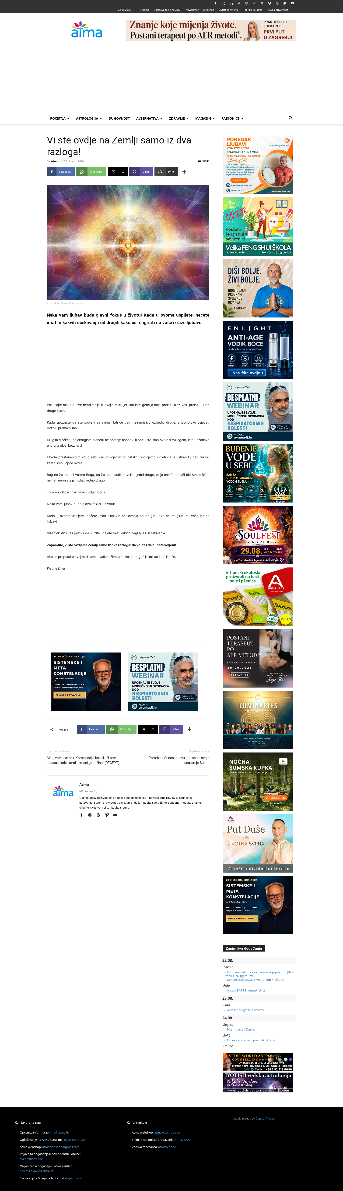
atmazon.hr (183, 1140)
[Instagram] (223, 3)
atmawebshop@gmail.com (61, 1147)
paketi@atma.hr (71, 1178)
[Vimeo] (269, 3)
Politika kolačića (252, 9)
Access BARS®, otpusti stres (246, 990)
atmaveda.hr (167, 1147)
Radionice (230, 118)
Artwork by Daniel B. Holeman (65, 303)
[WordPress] (284, 3)
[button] (290, 119)
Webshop (208, 9)
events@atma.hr (31, 1159)
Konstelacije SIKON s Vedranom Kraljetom (256, 979)
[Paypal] (238, 3)
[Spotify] (100, 815)
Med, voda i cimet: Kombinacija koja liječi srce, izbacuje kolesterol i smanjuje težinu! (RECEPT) (83, 760)
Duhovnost (119, 118)
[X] (261, 3)
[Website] (277, 3)
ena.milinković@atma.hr (36, 1171)
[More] (184, 171)
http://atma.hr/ (88, 791)
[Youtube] (292, 3)
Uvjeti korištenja (228, 9)
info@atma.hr (59, 1132)
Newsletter (192, 9)
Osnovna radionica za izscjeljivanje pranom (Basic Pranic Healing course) (259, 974)
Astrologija (87, 118)
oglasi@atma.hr (75, 1140)
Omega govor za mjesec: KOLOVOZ (251, 1040)
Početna (58, 118)
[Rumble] (246, 3)
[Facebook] (215, 3)
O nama (144, 9)
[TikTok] (254, 3)
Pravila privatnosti (278, 9)
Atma (54, 161)
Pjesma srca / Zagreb (241, 1029)
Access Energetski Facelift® (245, 1010)
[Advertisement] (172, 78)
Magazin (203, 118)
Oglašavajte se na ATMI (167, 9)
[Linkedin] (231, 3)
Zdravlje (177, 118)
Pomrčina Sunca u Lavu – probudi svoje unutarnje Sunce (179, 760)
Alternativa (147, 118)
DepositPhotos (265, 1118)
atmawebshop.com (167, 1132)
